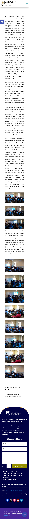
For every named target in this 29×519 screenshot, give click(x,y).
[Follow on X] (11, 500)
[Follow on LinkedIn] (21, 500)
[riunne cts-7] (14, 302)
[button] (2, 22)
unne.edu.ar (6, 515)
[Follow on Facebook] (7, 500)
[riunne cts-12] (14, 272)
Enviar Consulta (19, 466)
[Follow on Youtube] (18, 500)
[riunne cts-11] (14, 317)
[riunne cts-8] (14, 332)
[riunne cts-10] (14, 287)
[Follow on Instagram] (14, 500)
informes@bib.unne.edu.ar (14, 490)
